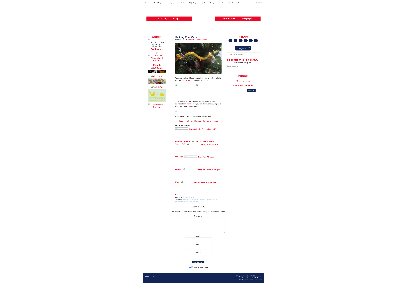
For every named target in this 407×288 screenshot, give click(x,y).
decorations (210, 199)
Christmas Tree (194, 199)
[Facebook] (183, 121)
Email (198, 244)
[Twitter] (191, 121)
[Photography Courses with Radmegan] (157, 60)
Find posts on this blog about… (243, 63)
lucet (190, 201)
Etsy (184, 197)
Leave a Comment (202, 39)
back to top (149, 276)
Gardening (163, 19)
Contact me (258, 278)
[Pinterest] (207, 121)
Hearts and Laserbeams (255, 280)
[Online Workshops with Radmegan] (157, 53)
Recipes (177, 19)
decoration (203, 199)
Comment (197, 216)
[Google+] (198, 121)
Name (198, 236)
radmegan (195, 201)
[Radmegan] (203, 20)
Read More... (157, 49)
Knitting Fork (190, 197)
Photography (247, 19)
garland (177, 201)
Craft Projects (229, 19)
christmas (186, 199)
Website (198, 252)
